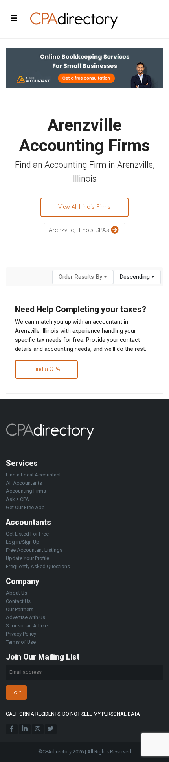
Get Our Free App (25, 507)
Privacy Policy (21, 634)
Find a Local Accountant (33, 475)
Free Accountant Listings (34, 550)
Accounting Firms (26, 491)
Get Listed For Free (27, 534)
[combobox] (82, 277)
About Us (16, 593)
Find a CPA (46, 369)
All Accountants (24, 483)
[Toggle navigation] (14, 18)
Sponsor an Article (27, 626)
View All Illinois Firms (84, 207)
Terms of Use (21, 642)
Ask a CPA (17, 499)
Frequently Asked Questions (38, 566)
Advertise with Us (25, 617)
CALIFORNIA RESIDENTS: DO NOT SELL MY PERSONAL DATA (73, 714)
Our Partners (19, 609)
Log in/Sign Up (22, 542)
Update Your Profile (27, 558)
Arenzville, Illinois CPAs (80, 230)
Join (16, 692)
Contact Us (18, 601)
